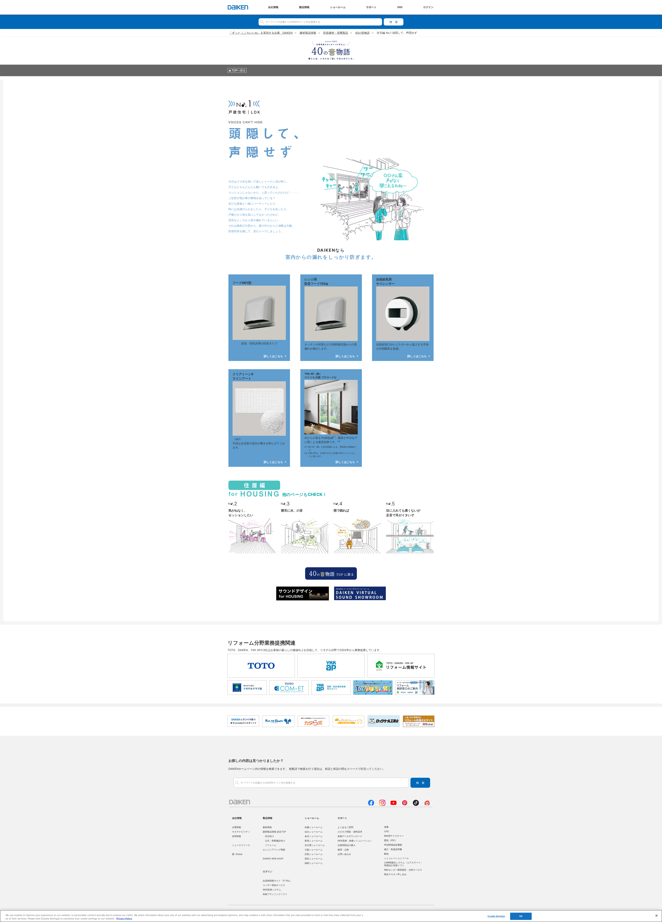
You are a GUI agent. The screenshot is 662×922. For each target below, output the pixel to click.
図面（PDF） (390, 840)
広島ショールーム (314, 854)
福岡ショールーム (314, 863)
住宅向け (269, 836)
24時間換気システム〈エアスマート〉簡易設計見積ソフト (403, 864)
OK (521, 916)
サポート (342, 818)
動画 (386, 853)
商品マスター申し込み (395, 874)
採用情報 (236, 836)
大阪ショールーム (314, 849)
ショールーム (312, 818)
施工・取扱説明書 (393, 849)
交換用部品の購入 (346, 845)
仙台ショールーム (314, 831)
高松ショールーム (314, 858)
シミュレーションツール (396, 858)
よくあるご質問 (345, 827)
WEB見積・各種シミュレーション (355, 840)
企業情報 (236, 827)
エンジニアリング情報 (274, 849)
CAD (386, 831)
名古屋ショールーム (315, 845)
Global (238, 854)
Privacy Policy (124, 918)
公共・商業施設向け (275, 840)
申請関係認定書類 (393, 844)
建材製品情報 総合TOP (274, 831)
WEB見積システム (272, 889)
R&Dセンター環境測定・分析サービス (403, 869)
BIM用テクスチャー (394, 835)
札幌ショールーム (314, 827)
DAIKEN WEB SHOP (273, 858)
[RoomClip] (427, 805)
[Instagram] (382, 805)
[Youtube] (393, 805)
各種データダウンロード (350, 836)
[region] (331, 916)
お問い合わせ (344, 854)
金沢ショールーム (314, 836)
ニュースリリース (241, 845)
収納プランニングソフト (275, 894)
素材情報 (267, 827)
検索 (393, 22)
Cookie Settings (496, 916)
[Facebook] (371, 805)
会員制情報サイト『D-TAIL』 (277, 880)
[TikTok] (416, 805)
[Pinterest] (405, 805)
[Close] (656, 915)
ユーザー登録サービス (274, 885)
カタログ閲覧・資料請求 (350, 831)
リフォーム (270, 845)
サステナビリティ (241, 831)
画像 (386, 826)
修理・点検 (343, 849)
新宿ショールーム (314, 840)
